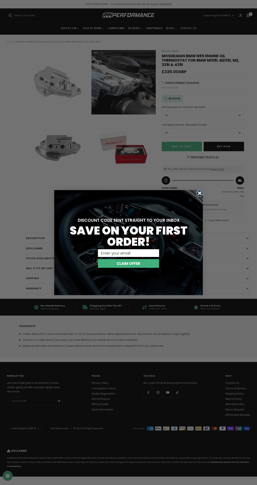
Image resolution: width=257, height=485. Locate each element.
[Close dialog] (200, 193)
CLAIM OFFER (128, 263)
